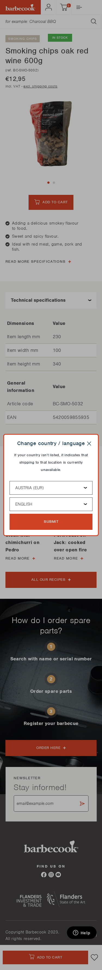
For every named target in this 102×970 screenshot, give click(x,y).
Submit (51, 521)
